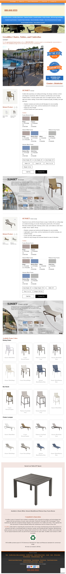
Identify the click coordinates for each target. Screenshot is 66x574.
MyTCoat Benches (26, 556)
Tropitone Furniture (28, 17)
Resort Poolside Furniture (27, 22)
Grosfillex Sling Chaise (18, 17)
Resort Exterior (43, 560)
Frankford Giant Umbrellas (24, 20)
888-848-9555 (10, 10)
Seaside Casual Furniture (11, 20)
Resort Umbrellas (35, 560)
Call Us (28, 172)
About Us (21, 1)
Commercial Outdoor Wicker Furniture (30, 561)
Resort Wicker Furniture (39, 22)
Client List (44, 1)
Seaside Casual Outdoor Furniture (15, 560)
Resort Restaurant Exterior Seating (53, 20)
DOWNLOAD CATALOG (55, 78)
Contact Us (53, 1)
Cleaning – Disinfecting (54, 83)
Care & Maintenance (33, 1)
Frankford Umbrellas (27, 560)
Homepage (13, 1)
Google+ (44, 563)
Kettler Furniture (46, 17)
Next (16, 107)
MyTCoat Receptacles (35, 556)
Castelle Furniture (37, 17)
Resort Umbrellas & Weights (37, 20)
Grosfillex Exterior (7, 17)
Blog (42, 556)
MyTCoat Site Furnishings (57, 17)
